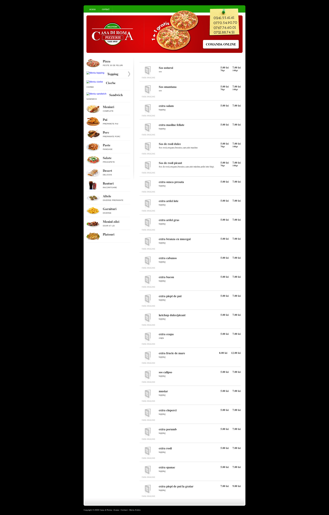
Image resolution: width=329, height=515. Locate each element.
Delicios (107, 175)
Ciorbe (111, 82)
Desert (107, 170)
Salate (107, 157)
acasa (92, 9)
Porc (106, 132)
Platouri (108, 234)
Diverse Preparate (113, 200)
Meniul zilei (111, 221)
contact (105, 9)
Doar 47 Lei (109, 226)
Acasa (116, 510)
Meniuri (108, 106)
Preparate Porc (111, 136)
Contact (124, 510)
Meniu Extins (135, 510)
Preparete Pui (110, 124)
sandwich (91, 99)
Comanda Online (221, 44)
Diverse (107, 213)
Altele (107, 196)
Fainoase (108, 149)
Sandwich (116, 94)
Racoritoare (110, 187)
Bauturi (108, 183)
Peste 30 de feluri (113, 65)
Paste (106, 145)
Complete (108, 111)
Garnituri (110, 208)
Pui (105, 119)
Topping (112, 74)
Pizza (106, 61)
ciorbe (90, 87)
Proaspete (109, 162)
